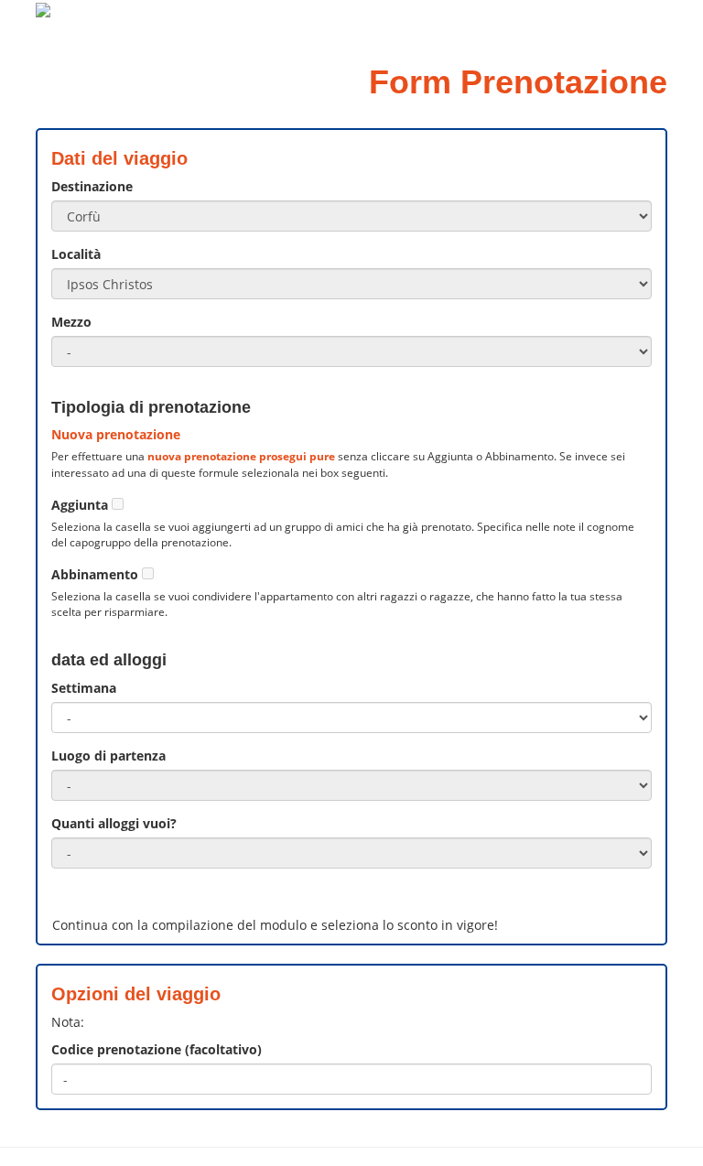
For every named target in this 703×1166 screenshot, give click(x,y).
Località (76, 254)
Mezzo (71, 321)
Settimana (83, 687)
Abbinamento (94, 574)
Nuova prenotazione (115, 434)
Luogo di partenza (108, 755)
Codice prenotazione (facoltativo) (156, 1049)
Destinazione (92, 186)
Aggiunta (79, 504)
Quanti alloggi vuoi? (114, 823)
